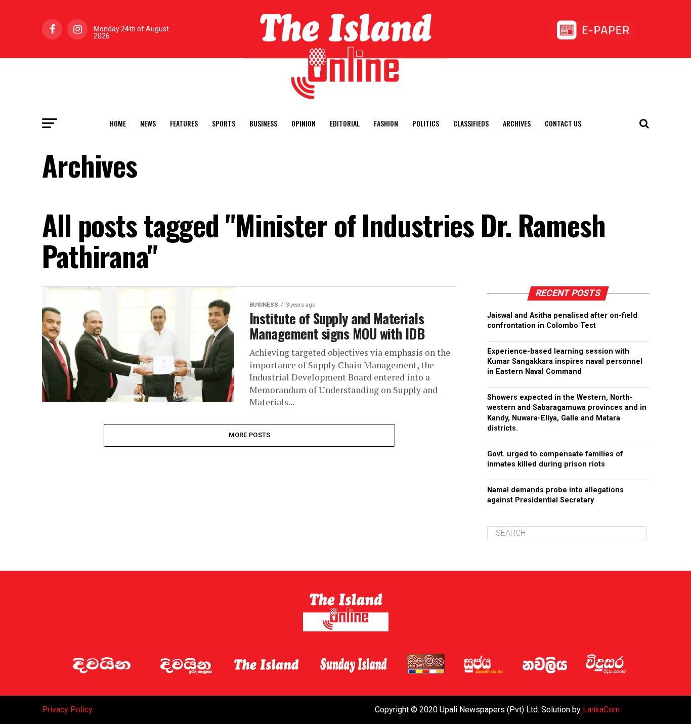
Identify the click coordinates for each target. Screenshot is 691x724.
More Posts (250, 435)
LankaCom (601, 709)
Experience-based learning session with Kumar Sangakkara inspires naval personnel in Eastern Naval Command (564, 361)
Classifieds (471, 123)
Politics (425, 123)
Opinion (303, 123)
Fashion (386, 123)
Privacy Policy (67, 709)
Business (263, 123)
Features (184, 123)
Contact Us (563, 123)
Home (118, 123)
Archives (517, 123)
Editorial (345, 123)
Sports (223, 123)
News (148, 123)
